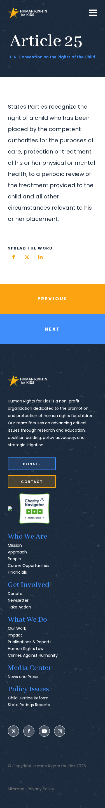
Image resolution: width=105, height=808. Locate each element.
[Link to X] (13, 731)
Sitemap (16, 789)
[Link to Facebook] (28, 731)
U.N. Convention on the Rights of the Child (52, 57)
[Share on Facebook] (13, 257)
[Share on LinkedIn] (40, 257)
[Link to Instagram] (59, 731)
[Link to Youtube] (44, 731)
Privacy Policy (41, 789)
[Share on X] (26, 257)
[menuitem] (52, 558)
